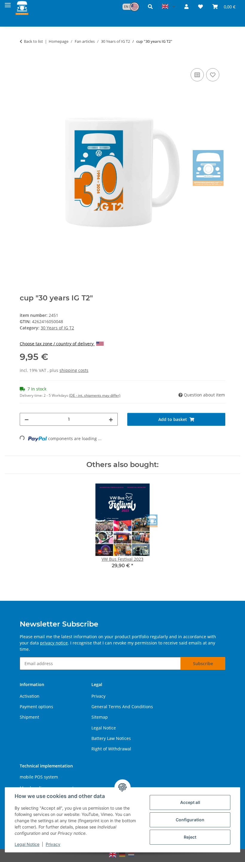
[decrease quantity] (26, 419)
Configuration (190, 819)
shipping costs (73, 370)
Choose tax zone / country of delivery (57, 343)
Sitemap (99, 717)
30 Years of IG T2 (57, 328)
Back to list (33, 41)
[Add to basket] (24, 60)
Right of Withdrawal (111, 749)
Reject (190, 837)
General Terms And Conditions (122, 706)
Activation (29, 696)
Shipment (29, 717)
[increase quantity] (110, 419)
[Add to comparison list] (197, 74)
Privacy (53, 844)
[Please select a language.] (168, 6)
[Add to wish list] (212, 74)
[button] (128, 6)
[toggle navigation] (8, 3)
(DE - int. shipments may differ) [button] (94, 395)
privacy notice (54, 643)
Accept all (190, 802)
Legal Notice (27, 844)
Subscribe (203, 663)
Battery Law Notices (111, 738)
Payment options (36, 706)
